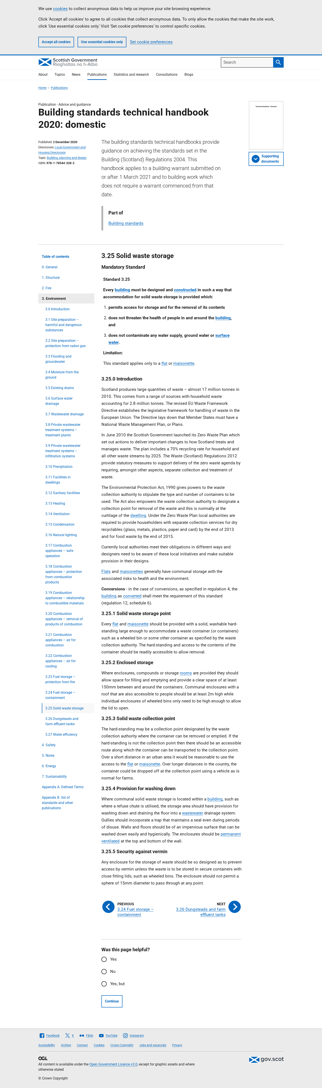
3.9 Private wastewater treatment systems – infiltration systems (62, 451)
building (122, 289)
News (76, 74)
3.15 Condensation (59, 524)
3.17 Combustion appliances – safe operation (59, 550)
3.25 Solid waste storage (64, 708)
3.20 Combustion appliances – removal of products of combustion (64, 619)
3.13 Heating (55, 503)
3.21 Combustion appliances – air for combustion (60, 640)
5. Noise (48, 755)
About (43, 74)
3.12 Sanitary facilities (62, 493)
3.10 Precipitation (59, 467)
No (113, 971)
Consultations (166, 74)
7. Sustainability (54, 776)
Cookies (99, 1045)
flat (164, 363)
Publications (97, 74)
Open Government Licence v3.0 (113, 1064)
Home (42, 87)
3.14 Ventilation (57, 514)
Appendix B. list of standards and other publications (57, 802)
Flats (106, 571)
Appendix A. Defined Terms (62, 787)
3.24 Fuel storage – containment (60, 695)
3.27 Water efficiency (61, 734)
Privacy (177, 1045)
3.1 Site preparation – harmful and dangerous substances (63, 325)
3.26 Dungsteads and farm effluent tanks (61, 721)
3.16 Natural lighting (61, 535)
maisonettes (131, 571)
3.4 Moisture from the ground (62, 374)
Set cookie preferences (151, 41)
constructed (185, 289)
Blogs (188, 74)
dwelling (138, 515)
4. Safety (49, 745)
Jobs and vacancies (152, 1045)
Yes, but (117, 983)
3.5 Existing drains (59, 388)
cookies (60, 8)
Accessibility (46, 1045)
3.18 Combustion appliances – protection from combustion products (63, 574)
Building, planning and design (67, 158)
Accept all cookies (56, 42)
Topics (60, 74)
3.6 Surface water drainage (59, 401)
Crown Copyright (121, 1045)
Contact (82, 1045)
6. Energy (49, 766)
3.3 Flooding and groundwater (58, 359)
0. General (49, 267)
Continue (112, 1001)
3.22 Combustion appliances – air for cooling (60, 661)
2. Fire (46, 288)
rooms (186, 673)
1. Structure (51, 278)
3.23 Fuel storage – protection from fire (60, 679)
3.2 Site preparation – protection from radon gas (65, 343)
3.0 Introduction (57, 309)
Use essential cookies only (102, 42)
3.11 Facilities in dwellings (58, 479)
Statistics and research (131, 74)
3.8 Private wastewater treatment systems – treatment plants (62, 430)
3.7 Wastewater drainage (64, 414)
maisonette (183, 363)
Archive (66, 1045)
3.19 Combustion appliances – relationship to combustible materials (65, 598)
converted (132, 595)
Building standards (125, 223)
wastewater (192, 813)
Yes (113, 959)
